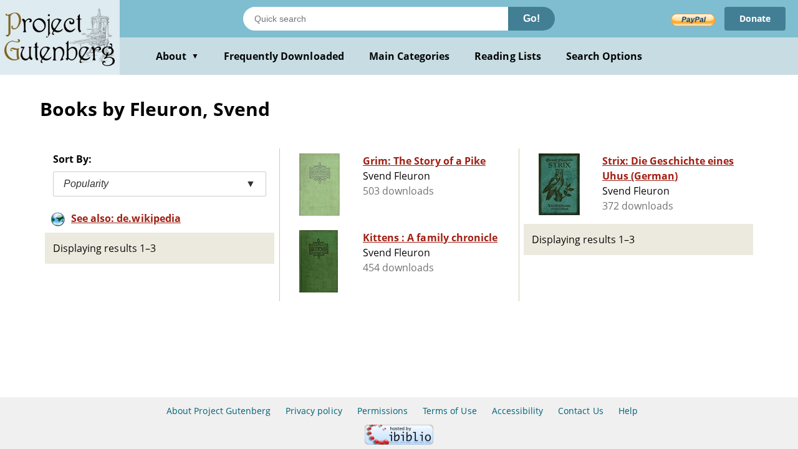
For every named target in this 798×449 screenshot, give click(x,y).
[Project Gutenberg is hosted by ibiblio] (399, 441)
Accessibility (518, 411)
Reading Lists (507, 56)
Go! (531, 18)
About (177, 56)
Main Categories (409, 56)
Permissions (382, 411)
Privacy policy (314, 411)
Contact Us (580, 411)
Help (628, 411)
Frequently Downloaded (284, 56)
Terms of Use (449, 411)
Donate (755, 18)
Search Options (604, 56)
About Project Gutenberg (218, 411)
